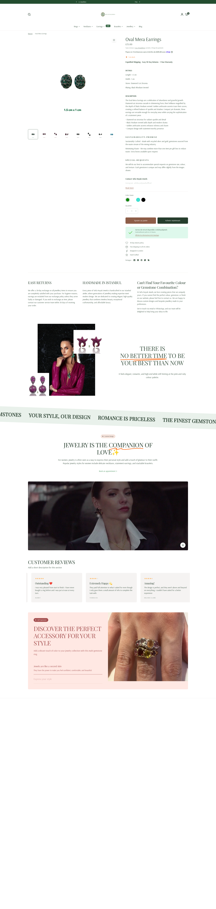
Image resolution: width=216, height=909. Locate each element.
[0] (186, 14)
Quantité (129, 206)
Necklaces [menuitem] (87, 26)
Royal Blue (149, 200)
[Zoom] (114, 40)
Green (128, 200)
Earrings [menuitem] (99, 26)
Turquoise (138, 200)
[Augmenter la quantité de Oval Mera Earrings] (136, 211)
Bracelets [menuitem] (117, 26)
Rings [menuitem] (76, 26)
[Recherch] (30, 14)
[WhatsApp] (145, 260)
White (154, 200)
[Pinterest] (141, 260)
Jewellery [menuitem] (129, 26)
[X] (138, 260)
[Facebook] (134, 260)
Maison (30, 34)
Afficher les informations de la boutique (147, 235)
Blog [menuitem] (140, 26)
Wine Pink (133, 200)
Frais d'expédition (140, 48)
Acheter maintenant (172, 220)
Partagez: (129, 260)
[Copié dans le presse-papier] (148, 260)
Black (143, 200)
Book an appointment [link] (107, 471)
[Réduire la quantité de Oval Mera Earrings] (128, 211)
